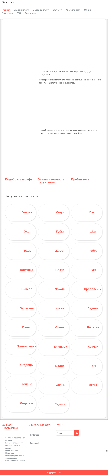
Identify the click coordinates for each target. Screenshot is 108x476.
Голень (60, 385)
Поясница (60, 346)
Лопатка (93, 327)
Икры (93, 385)
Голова (27, 212)
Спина (59, 327)
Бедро (60, 365)
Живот (60, 250)
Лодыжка (27, 403)
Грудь (26, 250)
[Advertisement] (55, 107)
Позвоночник (26, 346)
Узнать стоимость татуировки (51, 181)
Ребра (92, 250)
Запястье (27, 308)
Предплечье (93, 289)
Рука (92, 269)
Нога (92, 365)
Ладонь (93, 308)
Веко (92, 212)
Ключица (26, 269)
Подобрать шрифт (18, 179)
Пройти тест (80, 179)
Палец (26, 327)
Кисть (60, 308)
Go (77, 433)
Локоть (60, 289)
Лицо (60, 212)
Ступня (60, 404)
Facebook (34, 443)
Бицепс (26, 289)
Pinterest (34, 435)
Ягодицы (26, 365)
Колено (27, 384)
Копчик (93, 346)
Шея (93, 231)
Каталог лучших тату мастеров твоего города (14, 445)
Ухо (26, 231)
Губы (60, 231)
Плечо (59, 269)
